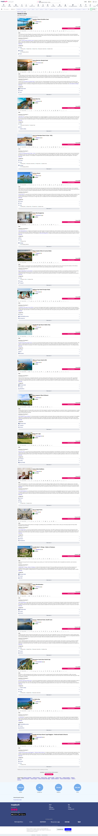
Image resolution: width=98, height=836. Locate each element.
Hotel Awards (51, 809)
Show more (49, 94)
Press (50, 806)
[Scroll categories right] (97, 5)
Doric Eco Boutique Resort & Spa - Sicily (42, 135)
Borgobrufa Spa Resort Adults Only (41, 324)
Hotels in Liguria (34, 778)
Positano (37, 101)
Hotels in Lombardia (27, 777)
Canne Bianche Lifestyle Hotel (40, 60)
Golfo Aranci (38, 215)
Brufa (37, 327)
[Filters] (2, 9)
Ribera (37, 175)
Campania (51, 9)
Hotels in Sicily (44, 777)
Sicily (29, 9)
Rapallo (37, 21)
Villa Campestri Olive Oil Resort (40, 395)
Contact (69, 807)
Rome (37, 512)
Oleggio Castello (39, 737)
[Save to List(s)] (31, 19)
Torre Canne (38, 62)
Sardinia (41, 9)
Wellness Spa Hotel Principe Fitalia (41, 289)
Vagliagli (37, 253)
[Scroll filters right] (88, 9)
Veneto (46, 9)
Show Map (93, 9)
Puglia (33, 9)
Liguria (56, 9)
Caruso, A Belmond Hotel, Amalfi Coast (42, 619)
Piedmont (71, 9)
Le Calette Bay (36, 699)
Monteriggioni (38, 436)
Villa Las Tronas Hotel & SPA (40, 360)
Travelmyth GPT (71, 809)
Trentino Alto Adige (63, 9)
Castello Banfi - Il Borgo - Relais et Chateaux (44, 547)
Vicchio (37, 397)
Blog (69, 804)
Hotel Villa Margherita (38, 213)
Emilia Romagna (78, 9)
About (50, 804)
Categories (51, 807)
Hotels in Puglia (51, 777)
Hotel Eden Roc (36, 99)
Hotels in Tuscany (36, 777)
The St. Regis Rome (37, 509)
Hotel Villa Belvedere (38, 584)
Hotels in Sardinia (66, 777)
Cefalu (37, 701)
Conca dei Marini (39, 661)
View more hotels (49, 774)
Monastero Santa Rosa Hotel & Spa (41, 659)
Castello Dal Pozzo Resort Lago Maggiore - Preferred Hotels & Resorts (50, 734)
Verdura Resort (36, 173)
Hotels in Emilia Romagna (65, 778)
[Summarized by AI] (24, 80)
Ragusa (37, 471)
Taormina (38, 586)
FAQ (69, 806)
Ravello (37, 622)
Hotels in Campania (25, 778)
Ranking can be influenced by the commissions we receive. (27, 17)
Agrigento (38, 137)
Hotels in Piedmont (55, 778)
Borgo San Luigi (36, 433)
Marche (84, 9)
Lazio (37, 9)
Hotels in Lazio (58, 777)
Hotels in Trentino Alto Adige (44, 778)
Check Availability (71, 28)
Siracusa (37, 291)
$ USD (85, 1)
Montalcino (38, 549)
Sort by (12, 9)
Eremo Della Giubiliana (38, 469)
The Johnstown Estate (17, 799)
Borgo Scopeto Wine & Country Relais (42, 251)
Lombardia (19, 9)
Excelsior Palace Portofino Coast (41, 19)
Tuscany (24, 9)
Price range (6, 9)
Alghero (37, 362)
